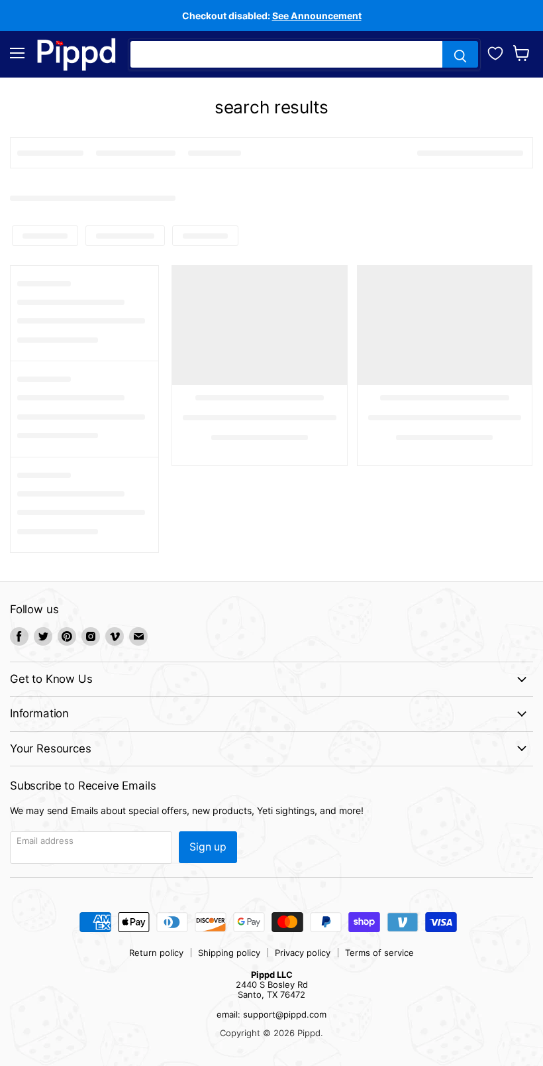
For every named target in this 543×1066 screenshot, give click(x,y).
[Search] (460, 54)
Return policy (156, 952)
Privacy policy (302, 952)
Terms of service (379, 952)
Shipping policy (229, 952)
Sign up (207, 847)
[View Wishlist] (495, 52)
